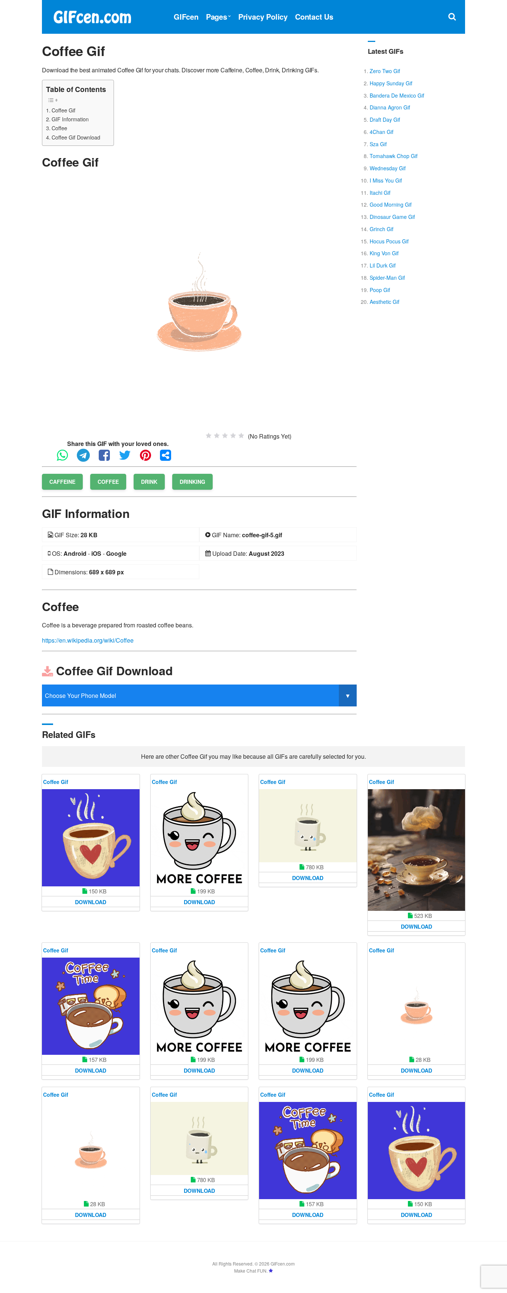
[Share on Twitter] (128, 458)
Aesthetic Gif (384, 301)
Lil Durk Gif (383, 265)
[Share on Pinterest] (149, 458)
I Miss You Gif (386, 180)
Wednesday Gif (388, 168)
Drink (149, 481)
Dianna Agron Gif (390, 107)
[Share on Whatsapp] (66, 458)
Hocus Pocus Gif (389, 241)
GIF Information (70, 119)
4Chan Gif (381, 131)
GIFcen (186, 16)
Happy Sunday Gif (391, 83)
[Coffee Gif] (199, 303)
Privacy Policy (263, 16)
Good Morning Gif (391, 204)
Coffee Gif (63, 110)
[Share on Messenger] (169, 458)
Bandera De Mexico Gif (397, 95)
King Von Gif (384, 253)
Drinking (192, 481)
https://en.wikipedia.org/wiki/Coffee (88, 640)
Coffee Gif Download (76, 137)
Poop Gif (380, 289)
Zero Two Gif (385, 71)
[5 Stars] (241, 435)
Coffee (59, 128)
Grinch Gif (381, 229)
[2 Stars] (216, 435)
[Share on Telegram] (87, 458)
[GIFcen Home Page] (92, 16)
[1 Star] (208, 435)
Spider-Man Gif (387, 277)
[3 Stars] (225, 435)
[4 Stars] (233, 435)
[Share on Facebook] (108, 458)
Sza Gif (378, 144)
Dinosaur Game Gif (392, 216)
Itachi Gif (380, 192)
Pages (216, 16)
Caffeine (62, 481)
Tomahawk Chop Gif (394, 156)
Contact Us (314, 16)
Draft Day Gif (385, 119)
